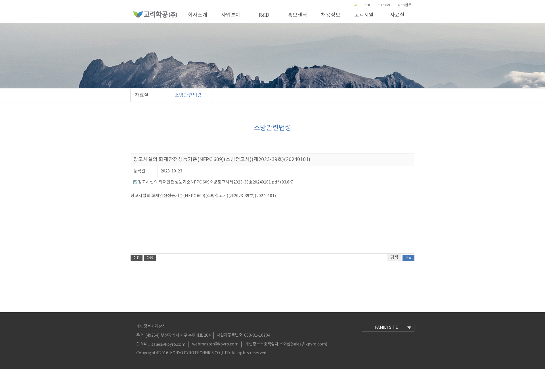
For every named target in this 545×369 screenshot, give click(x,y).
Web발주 (404, 5)
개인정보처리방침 (151, 326)
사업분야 (230, 15)
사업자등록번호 (229, 335)
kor (355, 5)
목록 (408, 258)
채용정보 (330, 15)
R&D (264, 15)
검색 (394, 257)
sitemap (384, 5)
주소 (140, 335)
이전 (136, 258)
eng (368, 5)
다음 (150, 258)
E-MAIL (143, 344)
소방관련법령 (188, 95)
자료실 (397, 15)
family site (386, 327)
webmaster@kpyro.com (215, 344)
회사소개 (197, 15)
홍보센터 (297, 15)
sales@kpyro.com (168, 344)
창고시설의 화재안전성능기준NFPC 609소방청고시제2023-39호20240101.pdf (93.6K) (215, 182)
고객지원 (364, 15)
